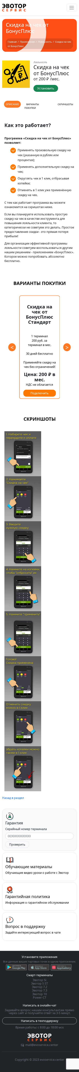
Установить (45, 88)
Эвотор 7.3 (39, 990)
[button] (67, 347)
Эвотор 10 (39, 994)
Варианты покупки (31, 106)
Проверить (17, 844)
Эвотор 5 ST (39, 983)
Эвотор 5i (39, 980)
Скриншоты (65, 104)
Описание (12, 104)
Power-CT (39, 997)
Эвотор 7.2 (39, 987)
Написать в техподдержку (39, 1021)
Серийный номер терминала (26, 829)
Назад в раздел (13, 798)
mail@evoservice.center (41, 1045)
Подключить (39, 393)
